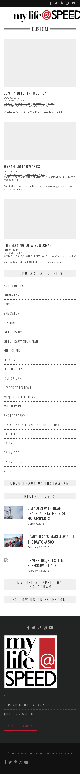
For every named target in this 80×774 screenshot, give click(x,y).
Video (44, 106)
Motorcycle (13, 406)
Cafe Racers (14, 174)
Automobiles (14, 285)
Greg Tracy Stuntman (21, 341)
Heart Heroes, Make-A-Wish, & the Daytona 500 (51, 539)
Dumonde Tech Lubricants (24, 705)
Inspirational (56, 177)
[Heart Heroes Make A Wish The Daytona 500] (13, 540)
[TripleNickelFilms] (74, 3)
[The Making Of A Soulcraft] (40, 219)
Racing (9, 434)
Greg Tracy (13, 332)
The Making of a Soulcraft (29, 245)
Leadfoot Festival (18, 387)
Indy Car (11, 359)
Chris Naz (13, 100)
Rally (8, 443)
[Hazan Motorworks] (40, 141)
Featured (39, 103)
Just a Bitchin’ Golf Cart (27, 93)
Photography (14, 415)
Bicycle (11, 253)
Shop (8, 695)
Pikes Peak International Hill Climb (31, 424)
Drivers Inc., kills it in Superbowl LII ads (45, 563)
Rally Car (12, 452)
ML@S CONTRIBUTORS (19, 397)
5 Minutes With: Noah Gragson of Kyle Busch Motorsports (46, 513)
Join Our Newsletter (20, 714)
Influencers (56, 255)
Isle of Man (13, 378)
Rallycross (13, 461)
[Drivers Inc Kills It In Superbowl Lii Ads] (13, 561)
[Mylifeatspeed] (50, 3)
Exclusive (11, 304)
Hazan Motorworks (22, 166)
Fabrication (22, 103)
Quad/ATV (31, 106)
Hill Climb (12, 350)
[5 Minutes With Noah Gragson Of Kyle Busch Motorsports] (13, 512)
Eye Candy (12, 313)
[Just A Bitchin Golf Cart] (40, 63)
